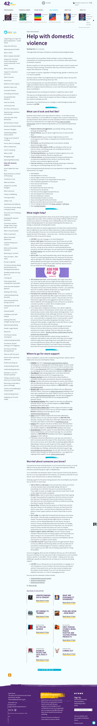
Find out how (78, 723)
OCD (50, 22)
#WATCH (10, 32)
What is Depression (10, 147)
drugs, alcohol (56, 204)
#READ (14, 32)
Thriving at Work (9, 197)
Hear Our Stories (9, 102)
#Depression (69, 22)
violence (32, 31)
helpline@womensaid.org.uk (45, 395)
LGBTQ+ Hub (8, 201)
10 (47, 670)
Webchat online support (11, 84)
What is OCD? (59, 14)
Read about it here (42, 601)
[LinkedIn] (82, 693)
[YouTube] (80, 693)
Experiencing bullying (11, 325)
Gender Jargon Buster (11, 328)
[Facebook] (78, 693)
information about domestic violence (55, 363)
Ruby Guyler (33, 585)
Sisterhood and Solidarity (12, 204)
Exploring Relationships (11, 160)
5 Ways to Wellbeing (10, 194)
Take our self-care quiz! (11, 354)
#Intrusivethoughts (54, 22)
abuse (28, 31)
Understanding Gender (11, 366)
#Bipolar (65, 22)
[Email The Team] (74, 693)
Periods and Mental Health (12, 126)
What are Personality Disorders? (68, 597)
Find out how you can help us (50, 717)
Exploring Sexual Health (11, 49)
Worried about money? (11, 123)
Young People (38, 10)
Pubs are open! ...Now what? (69, 612)
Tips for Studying (9, 150)
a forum (68, 395)
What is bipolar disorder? (12, 56)
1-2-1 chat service (41, 369)
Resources (7, 332)
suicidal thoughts (40, 206)
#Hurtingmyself (26, 22)
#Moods (73, 22)
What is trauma (9, 77)
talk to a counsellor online (64, 369)
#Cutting (30, 22)
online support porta (57, 454)
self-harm (66, 204)
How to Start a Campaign (12, 143)
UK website (51, 265)
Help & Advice (53, 10)
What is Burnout (9, 191)
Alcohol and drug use (10, 363)
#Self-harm (21, 22)
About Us (83, 10)
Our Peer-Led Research (11, 109)
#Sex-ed (45, 22)
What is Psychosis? (10, 234)
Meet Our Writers (9, 182)
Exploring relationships (38, 580)
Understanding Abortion (12, 369)
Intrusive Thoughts (10, 129)
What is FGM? (8, 153)
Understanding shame (11, 394)
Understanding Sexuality (12, 340)
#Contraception (41, 22)
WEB (9, 716)
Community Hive (9, 106)
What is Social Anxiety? (11, 231)
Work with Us (12, 702)
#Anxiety (59, 22)
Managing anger (9, 156)
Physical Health (9, 311)
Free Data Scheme (10, 90)
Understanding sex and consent (41, 578)
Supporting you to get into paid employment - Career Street (12, 41)
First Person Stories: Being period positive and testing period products (12, 267)
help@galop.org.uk (62, 422)
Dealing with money (10, 292)
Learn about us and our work (50, 719)
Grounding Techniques (11, 94)
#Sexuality (36, 22)
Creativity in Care (9, 179)
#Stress (85, 27)
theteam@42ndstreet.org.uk (16, 699)
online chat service (57, 391)
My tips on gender (10, 262)
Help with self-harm (10, 46)
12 (52, 670)
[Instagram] (76, 693)
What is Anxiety (9, 69)
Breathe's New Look (10, 87)
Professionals (8, 10)
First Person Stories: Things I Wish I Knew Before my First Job (10, 225)
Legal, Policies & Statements (17, 707)
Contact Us (11, 704)
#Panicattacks (81, 27)
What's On (68, 10)
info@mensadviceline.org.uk (40, 414)
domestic (36, 31)
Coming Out (8, 278)
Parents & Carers (24, 10)
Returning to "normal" (11, 253)
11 (50, 670)
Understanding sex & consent (43, 596)
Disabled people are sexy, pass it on (41, 653)
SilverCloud (7, 80)
